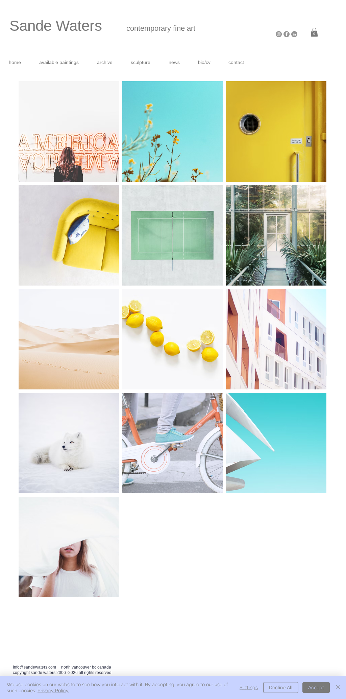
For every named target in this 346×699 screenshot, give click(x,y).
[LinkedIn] (294, 34)
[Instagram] (279, 34)
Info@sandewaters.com (34, 667)
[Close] (338, 687)
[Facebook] (286, 34)
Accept (316, 687)
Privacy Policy (53, 690)
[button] (314, 32)
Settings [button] (249, 687)
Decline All (281, 687)
